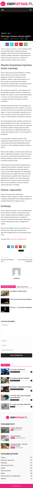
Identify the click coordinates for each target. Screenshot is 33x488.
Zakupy (12, 437)
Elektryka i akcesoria (15, 371)
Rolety (3, 473)
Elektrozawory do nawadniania (10, 476)
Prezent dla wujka (15, 436)
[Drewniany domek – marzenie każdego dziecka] (5, 446)
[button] (30, 10)
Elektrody (13, 406)
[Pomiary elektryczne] (5, 430)
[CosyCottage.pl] (16, 3)
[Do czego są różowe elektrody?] (5, 406)
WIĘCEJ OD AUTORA (22, 286)
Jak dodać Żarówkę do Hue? (7, 260)
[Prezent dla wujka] (5, 438)
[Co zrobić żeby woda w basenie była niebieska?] (5, 398)
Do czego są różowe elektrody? (20, 404)
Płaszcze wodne (6, 471)
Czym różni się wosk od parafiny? (21, 299)
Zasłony (3, 478)
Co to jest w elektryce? (17, 369)
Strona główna (4, 48)
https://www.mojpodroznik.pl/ (18, 239)
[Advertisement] (16, 30)
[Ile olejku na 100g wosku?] (5, 293)
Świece (2, 295)
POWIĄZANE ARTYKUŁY (8, 286)
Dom (12, 429)
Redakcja (16, 278)
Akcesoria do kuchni (7, 465)
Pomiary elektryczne (16, 428)
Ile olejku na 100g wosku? (18, 291)
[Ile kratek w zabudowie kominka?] (5, 389)
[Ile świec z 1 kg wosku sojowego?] (5, 309)
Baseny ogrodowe (15, 399)
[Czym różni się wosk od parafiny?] (5, 301)
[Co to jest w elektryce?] (5, 372)
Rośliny (3, 457)
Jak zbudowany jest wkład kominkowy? (25, 260)
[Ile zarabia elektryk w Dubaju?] (5, 380)
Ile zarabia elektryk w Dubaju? (19, 378)
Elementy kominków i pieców (17, 389)
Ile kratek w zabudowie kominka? (21, 387)
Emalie (3, 468)
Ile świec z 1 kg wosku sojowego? (21, 307)
